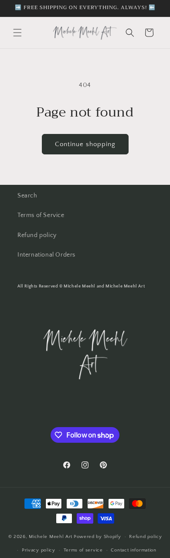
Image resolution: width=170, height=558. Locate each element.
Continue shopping (85, 144)
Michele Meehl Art (50, 536)
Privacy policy (38, 550)
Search (27, 195)
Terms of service (83, 550)
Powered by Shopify (97, 536)
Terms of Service (41, 215)
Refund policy (37, 235)
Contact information (133, 550)
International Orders (46, 254)
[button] (17, 32)
